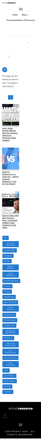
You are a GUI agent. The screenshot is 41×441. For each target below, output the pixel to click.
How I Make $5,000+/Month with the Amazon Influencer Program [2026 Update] (10, 134)
